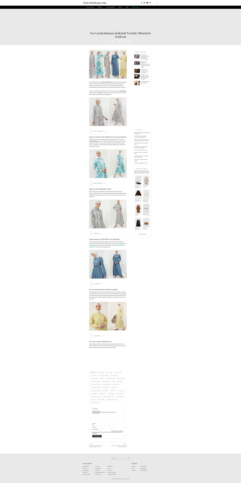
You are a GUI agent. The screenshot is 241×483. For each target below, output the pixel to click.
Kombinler (100, 7)
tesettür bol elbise (116, 384)
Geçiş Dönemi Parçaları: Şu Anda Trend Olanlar (144, 71)
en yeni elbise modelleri (106, 384)
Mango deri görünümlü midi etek (138, 229)
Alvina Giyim (110, 470)
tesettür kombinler (102, 393)
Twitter (147, 3)
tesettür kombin (94, 393)
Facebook (141, 3)
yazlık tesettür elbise (101, 399)
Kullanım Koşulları (144, 470)
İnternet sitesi (95, 429)
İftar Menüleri (85, 472)
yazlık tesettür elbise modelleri (112, 399)
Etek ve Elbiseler (115, 41)
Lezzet (127, 7)
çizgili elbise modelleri (121, 378)
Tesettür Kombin (85, 470)
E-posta (94, 427)
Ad (93, 425)
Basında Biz (134, 470)
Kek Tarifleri (97, 470)
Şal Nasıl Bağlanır (86, 466)
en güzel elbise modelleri (95, 384)
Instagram (144, 3)
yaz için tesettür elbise (120, 396)
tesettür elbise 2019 (113, 387)
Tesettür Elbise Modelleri (95, 390)
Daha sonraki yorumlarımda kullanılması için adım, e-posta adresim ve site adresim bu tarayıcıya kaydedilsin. (107, 432)
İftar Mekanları (110, 466)
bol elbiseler (102, 378)
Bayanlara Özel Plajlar (111, 472)
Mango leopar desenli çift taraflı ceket (138, 200)
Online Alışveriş (135, 7)
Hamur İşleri (97, 466)
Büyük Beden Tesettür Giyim (100, 472)
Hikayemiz (133, 466)
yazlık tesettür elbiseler (95, 402)
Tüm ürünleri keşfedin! (142, 234)
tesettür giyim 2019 (121, 390)
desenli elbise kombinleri (95, 381)
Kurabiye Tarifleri (98, 468)
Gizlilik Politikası (143, 468)
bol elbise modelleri (94, 378)
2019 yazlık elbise (94, 375)
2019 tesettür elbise (109, 372)
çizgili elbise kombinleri (111, 378)
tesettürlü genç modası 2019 (96, 396)
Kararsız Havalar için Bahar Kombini (140, 150)
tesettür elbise (105, 387)
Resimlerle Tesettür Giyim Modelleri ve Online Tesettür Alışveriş (94, 3)
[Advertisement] (120, 20)
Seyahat (120, 7)
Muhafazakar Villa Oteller (112, 474)
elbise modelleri (119, 381)
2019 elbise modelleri (100, 372)
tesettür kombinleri (111, 393)
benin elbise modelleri (114, 375)
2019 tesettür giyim (118, 372)
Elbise (114, 381)
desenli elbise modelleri (106, 381)
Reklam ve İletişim (144, 466)
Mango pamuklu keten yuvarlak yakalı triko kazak (146, 200)
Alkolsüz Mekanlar (110, 7)
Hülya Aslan (85, 468)
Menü (157, 3)
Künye (133, 468)
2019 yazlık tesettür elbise (103, 375)
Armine (109, 468)
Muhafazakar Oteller (86, 474)
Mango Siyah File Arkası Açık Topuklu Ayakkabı (138, 186)
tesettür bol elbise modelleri (96, 387)
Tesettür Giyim (112, 390)
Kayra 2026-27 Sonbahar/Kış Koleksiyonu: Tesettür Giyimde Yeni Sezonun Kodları (145, 64)
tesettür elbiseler (105, 390)
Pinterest (150, 3)
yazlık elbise (93, 399)
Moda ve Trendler (90, 7)
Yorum (94, 423)
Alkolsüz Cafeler (98, 474)
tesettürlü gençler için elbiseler (108, 396)
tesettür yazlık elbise (120, 393)
